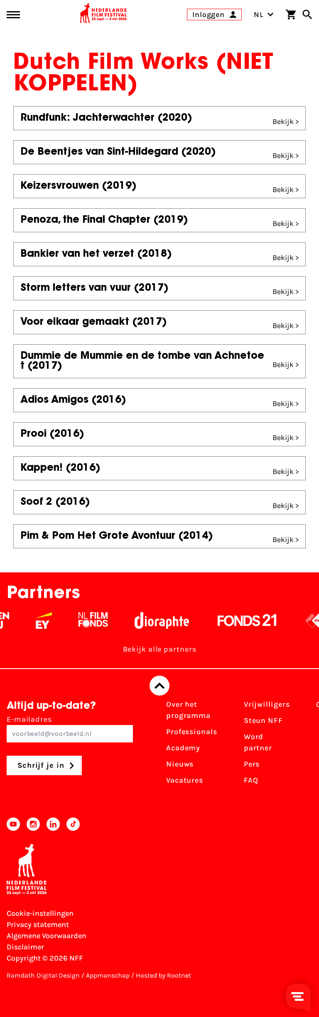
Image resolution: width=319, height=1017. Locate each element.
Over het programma (188, 710)
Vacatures (184, 780)
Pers (252, 764)
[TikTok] (73, 824)
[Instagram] (33, 824)
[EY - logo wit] (38, 620)
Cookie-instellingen (40, 913)
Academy (183, 747)
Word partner (258, 742)
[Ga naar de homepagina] (103, 14)
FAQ (251, 780)
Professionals (191, 731)
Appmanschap (108, 975)
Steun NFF (263, 720)
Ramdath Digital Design (43, 975)
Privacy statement (38, 924)
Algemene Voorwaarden (46, 935)
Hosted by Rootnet (163, 975)
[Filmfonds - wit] (88, 620)
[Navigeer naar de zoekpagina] (307, 14)
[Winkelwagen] (291, 14)
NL (259, 14)
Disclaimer (25, 946)
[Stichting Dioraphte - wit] (156, 620)
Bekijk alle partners (159, 649)
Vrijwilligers (267, 704)
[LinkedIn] (53, 824)
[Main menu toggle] (13, 14)
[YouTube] (13, 824)
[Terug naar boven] (159, 686)
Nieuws (180, 764)
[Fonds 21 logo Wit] (241, 620)
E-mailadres (29, 719)
